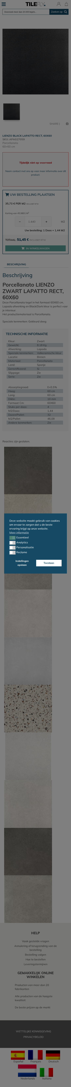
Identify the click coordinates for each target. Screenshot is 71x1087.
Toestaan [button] (49, 563)
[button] (12, 538)
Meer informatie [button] (19, 532)
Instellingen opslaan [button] (22, 563)
